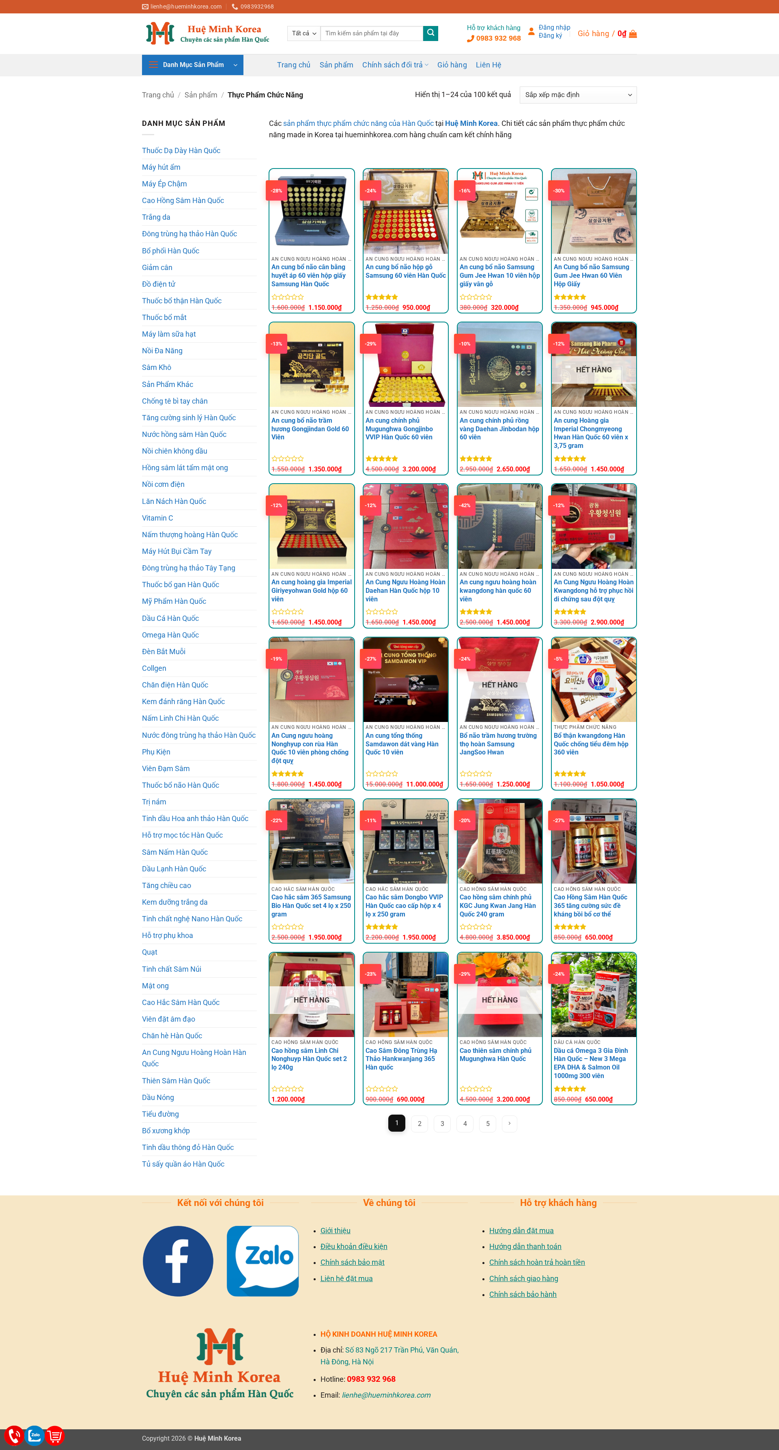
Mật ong (155, 986)
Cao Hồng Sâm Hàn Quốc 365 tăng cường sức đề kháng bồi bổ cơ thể (590, 905)
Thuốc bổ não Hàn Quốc (180, 785)
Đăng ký (550, 35)
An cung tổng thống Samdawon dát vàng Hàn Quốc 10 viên (402, 744)
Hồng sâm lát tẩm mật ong (185, 468)
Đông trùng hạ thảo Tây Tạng (188, 568)
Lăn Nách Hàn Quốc (174, 501)
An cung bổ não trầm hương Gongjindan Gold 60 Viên (310, 429)
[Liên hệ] (14, 1436)
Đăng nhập (554, 27)
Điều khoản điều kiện (354, 1246)
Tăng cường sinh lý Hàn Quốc (189, 418)
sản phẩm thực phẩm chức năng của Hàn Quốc (358, 123)
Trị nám (154, 802)
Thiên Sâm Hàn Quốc (176, 1081)
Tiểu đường (160, 1114)
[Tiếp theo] (509, 1123)
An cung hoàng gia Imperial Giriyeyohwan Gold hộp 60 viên (311, 590)
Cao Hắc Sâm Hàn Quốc (180, 1002)
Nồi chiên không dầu (174, 451)
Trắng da (156, 217)
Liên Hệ (488, 65)
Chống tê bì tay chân (175, 401)
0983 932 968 (498, 38)
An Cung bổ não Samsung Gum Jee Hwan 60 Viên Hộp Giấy (591, 275)
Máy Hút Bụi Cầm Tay (177, 551)
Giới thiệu (336, 1230)
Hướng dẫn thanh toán (525, 1246)
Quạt (149, 952)
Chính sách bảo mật (353, 1262)
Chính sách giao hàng (523, 1278)
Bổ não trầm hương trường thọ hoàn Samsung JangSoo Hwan (498, 744)
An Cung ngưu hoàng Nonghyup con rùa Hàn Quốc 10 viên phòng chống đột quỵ (310, 748)
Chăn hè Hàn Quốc (172, 1036)
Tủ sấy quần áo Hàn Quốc (183, 1164)
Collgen (154, 668)
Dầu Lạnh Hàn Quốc (174, 869)
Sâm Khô (156, 367)
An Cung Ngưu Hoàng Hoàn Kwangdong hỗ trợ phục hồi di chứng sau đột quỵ (594, 590)
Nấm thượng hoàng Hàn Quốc (190, 535)
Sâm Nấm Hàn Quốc (175, 852)
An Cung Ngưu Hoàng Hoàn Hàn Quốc (194, 1058)
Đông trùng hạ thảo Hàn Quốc (189, 234)
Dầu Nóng (158, 1097)
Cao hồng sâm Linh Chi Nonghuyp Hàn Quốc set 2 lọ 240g (309, 1059)
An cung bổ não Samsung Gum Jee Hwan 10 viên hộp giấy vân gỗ (500, 275)
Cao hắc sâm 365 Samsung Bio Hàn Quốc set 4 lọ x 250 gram (311, 905)
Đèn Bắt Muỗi (163, 652)
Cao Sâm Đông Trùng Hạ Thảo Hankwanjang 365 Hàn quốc (401, 1059)
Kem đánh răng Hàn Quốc (183, 702)
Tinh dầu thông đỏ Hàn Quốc (188, 1147)
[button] (607, 34)
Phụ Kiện (156, 752)
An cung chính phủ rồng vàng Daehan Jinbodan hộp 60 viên (499, 429)
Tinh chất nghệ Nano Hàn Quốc (192, 919)
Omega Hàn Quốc (170, 635)
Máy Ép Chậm (164, 184)
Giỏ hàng (452, 65)
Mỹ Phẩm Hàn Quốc (174, 601)
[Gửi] (430, 33)
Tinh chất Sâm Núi (171, 969)
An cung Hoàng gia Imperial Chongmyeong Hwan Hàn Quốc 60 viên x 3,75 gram (591, 433)
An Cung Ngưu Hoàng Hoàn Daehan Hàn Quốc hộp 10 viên (405, 590)
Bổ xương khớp (166, 1131)
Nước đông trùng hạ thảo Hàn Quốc (199, 735)
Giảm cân (157, 268)
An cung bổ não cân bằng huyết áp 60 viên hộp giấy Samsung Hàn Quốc (308, 275)
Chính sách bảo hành (523, 1294)
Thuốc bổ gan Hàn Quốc (180, 585)
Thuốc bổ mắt (164, 317)
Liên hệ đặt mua (347, 1278)
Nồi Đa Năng (162, 351)
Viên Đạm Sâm (166, 769)
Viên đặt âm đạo (168, 1019)
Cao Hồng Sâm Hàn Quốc (183, 201)
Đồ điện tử (158, 284)
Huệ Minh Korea (471, 123)
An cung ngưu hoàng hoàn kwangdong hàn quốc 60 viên (498, 590)
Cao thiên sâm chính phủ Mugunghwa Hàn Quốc (496, 1055)
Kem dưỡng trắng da (175, 902)
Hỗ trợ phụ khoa (167, 935)
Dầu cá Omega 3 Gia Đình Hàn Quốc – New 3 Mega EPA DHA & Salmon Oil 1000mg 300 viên (591, 1063)
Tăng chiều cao (166, 886)
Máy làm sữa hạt (169, 334)
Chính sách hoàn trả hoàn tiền (537, 1262)
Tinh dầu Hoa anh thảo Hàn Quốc (195, 819)
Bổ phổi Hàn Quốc (170, 251)
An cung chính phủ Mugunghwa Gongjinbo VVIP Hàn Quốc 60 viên (399, 429)
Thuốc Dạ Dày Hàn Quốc (181, 151)
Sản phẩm (337, 65)
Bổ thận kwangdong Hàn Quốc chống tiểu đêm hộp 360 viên (591, 744)
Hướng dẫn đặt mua (521, 1230)
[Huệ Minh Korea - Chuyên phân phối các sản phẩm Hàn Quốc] (208, 33)
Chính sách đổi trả (392, 65)
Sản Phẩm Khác (167, 384)
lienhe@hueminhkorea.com (386, 1395)
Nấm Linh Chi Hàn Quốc (180, 718)
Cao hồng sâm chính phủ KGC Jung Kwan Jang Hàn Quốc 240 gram (498, 905)
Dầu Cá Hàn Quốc (170, 618)
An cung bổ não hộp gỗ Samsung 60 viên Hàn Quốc (406, 271)
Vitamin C (157, 518)
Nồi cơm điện (163, 484)
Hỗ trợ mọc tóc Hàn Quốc (182, 835)
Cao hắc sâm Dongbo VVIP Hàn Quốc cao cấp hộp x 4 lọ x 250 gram (404, 905)
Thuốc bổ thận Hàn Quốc (182, 301)
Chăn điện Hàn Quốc (175, 685)
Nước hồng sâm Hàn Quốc (184, 434)
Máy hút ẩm (161, 167)
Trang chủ (293, 65)
